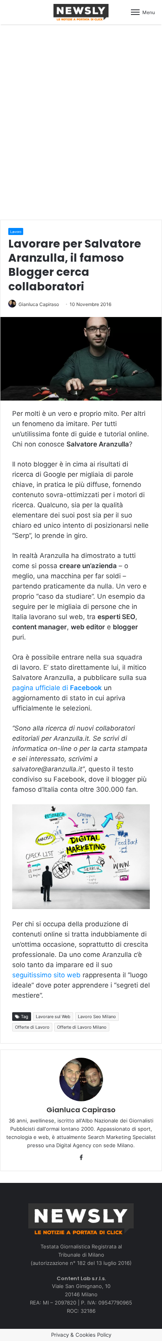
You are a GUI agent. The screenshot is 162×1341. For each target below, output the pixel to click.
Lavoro (15, 232)
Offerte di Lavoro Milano (82, 1027)
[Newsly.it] (81, 12)
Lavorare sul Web (53, 1016)
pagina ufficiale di (57, 688)
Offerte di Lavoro (32, 1027)
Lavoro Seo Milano (97, 1016)
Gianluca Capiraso (38, 304)
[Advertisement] (81, 121)
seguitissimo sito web (46, 975)
